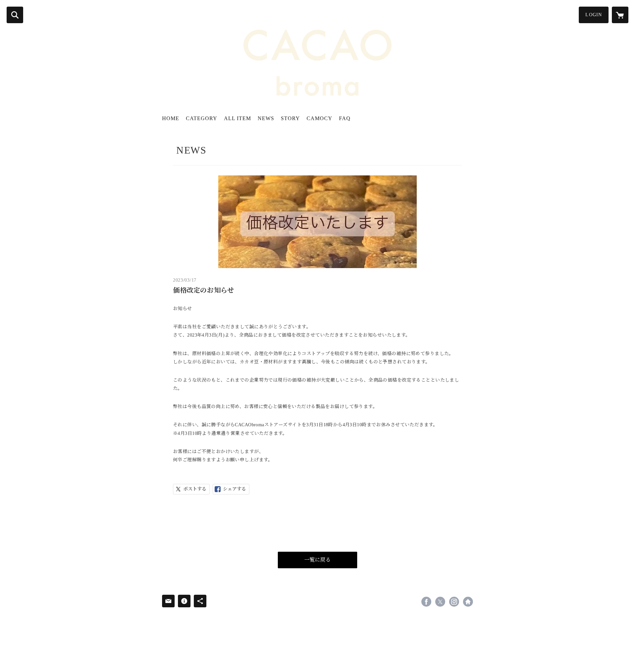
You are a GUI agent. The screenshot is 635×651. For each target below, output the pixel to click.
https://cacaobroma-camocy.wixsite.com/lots (468, 602)
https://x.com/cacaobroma (440, 602)
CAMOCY (319, 118)
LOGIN (593, 14)
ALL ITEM (237, 118)
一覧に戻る (317, 560)
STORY (290, 118)
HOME (170, 118)
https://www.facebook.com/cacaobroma (426, 602)
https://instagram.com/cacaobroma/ (454, 602)
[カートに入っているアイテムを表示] (620, 15)
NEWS (266, 118)
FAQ (345, 118)
